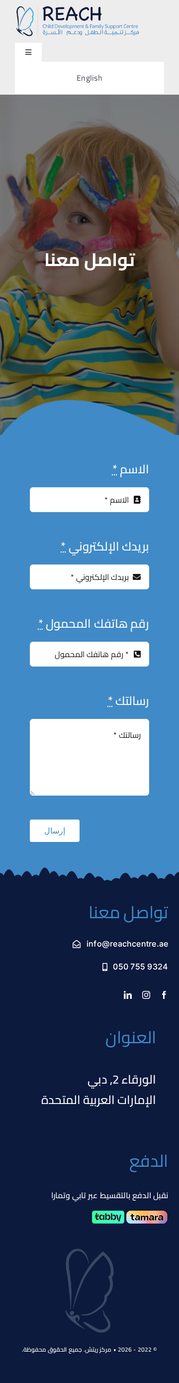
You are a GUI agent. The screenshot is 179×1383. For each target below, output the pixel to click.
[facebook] (164, 995)
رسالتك (128, 701)
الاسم (130, 469)
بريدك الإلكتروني (105, 546)
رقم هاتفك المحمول (93, 623)
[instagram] (146, 995)
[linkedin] (128, 995)
